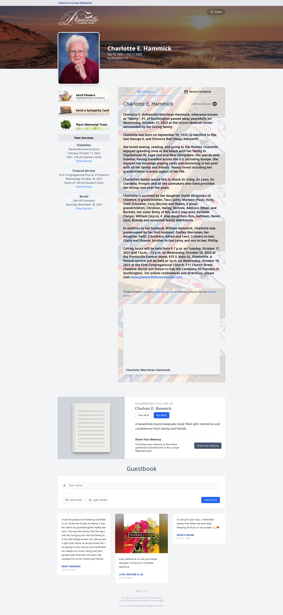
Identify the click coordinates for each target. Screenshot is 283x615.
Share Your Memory (208, 445)
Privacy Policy (132, 600)
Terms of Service (150, 600)
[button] (141, 533)
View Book (143, 415)
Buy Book (162, 415)
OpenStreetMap (145, 605)
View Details (84, 161)
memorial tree (165, 292)
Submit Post (210, 499)
